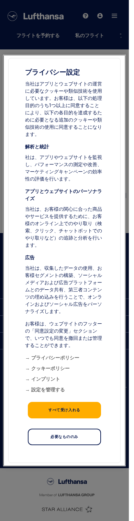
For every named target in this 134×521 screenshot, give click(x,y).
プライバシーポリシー (55, 357)
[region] (64, 260)
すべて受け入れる (64, 409)
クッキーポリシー (50, 368)
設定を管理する (48, 389)
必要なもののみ (64, 436)
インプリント (45, 379)
